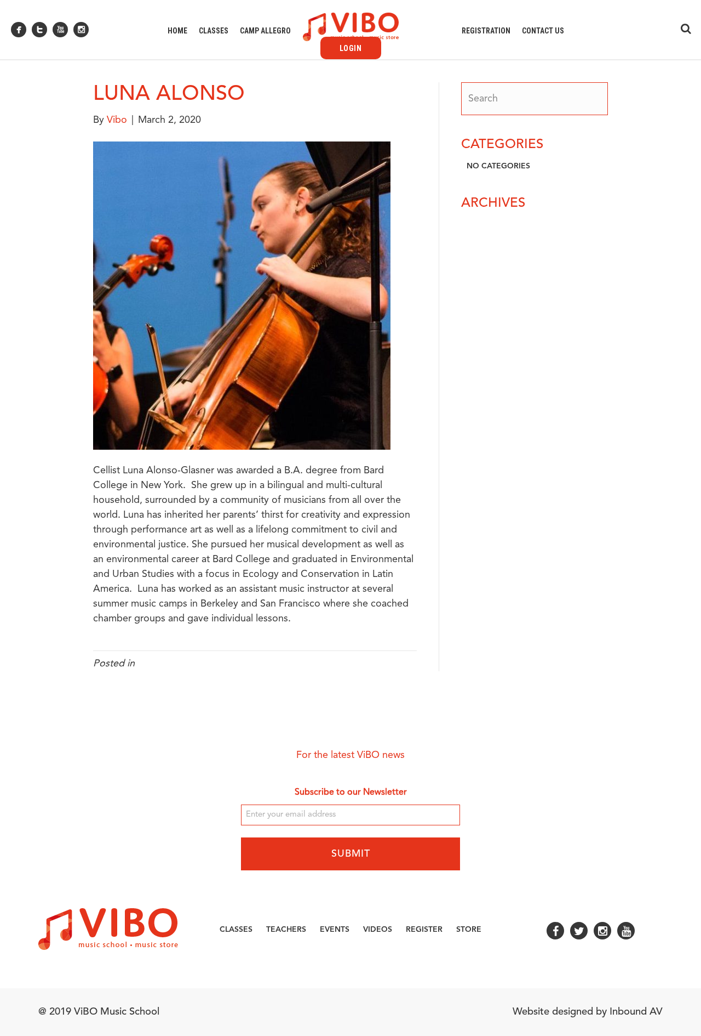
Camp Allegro (265, 30)
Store (468, 929)
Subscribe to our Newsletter (351, 792)
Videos (377, 929)
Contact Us (543, 30)
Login (351, 48)
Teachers (286, 929)
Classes (213, 30)
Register (424, 929)
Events (334, 929)
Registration (486, 30)
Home (177, 30)
